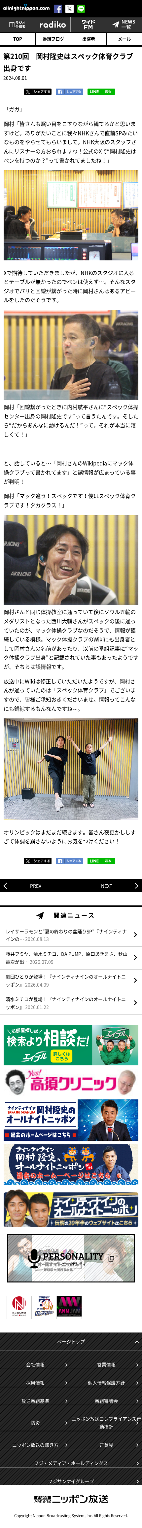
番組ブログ (53, 39)
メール (124, 39)
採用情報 (35, 1382)
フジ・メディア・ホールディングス (71, 1463)
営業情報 (106, 1364)
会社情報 (35, 1364)
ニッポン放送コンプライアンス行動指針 (106, 1422)
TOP (17, 39)
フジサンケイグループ (71, 1481)
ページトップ (71, 1341)
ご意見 (106, 1444)
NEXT (106, 885)
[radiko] (52, 24)
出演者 (88, 39)
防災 (35, 1422)
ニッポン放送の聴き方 (35, 1444)
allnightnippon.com (26, 7)
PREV (35, 885)
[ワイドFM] (88, 24)
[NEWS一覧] (123, 24)
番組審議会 (106, 1400)
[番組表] (17, 24)
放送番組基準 (35, 1400)
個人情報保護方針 (106, 1382)
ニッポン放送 (71, 1499)
